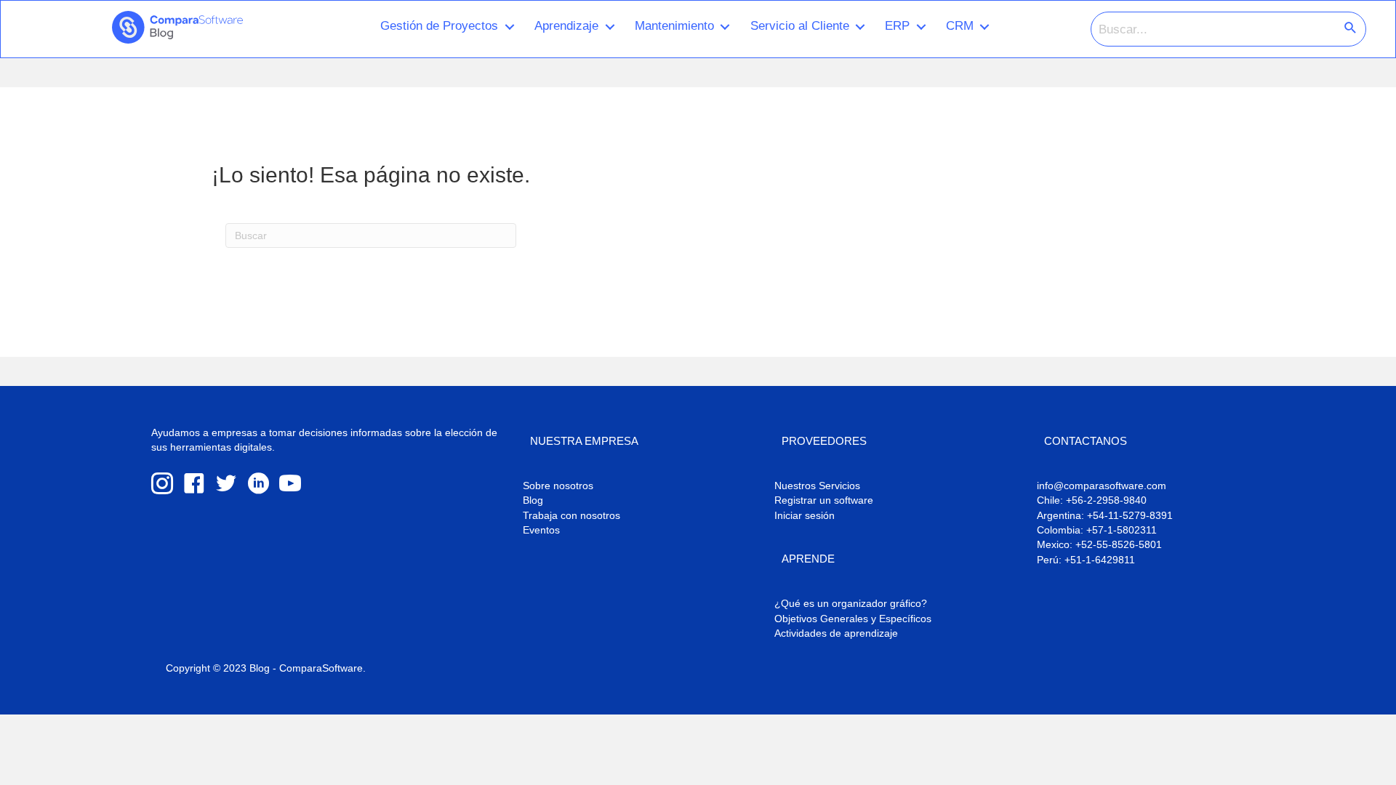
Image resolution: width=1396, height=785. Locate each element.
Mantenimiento (674, 25)
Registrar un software (823, 500)
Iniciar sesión (804, 515)
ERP (897, 25)
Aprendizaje (566, 25)
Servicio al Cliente (799, 25)
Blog (533, 500)
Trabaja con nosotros (571, 515)
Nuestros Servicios (817, 485)
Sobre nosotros (558, 485)
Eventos (541, 530)
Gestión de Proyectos (439, 25)
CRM (960, 25)
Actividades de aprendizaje (836, 633)
